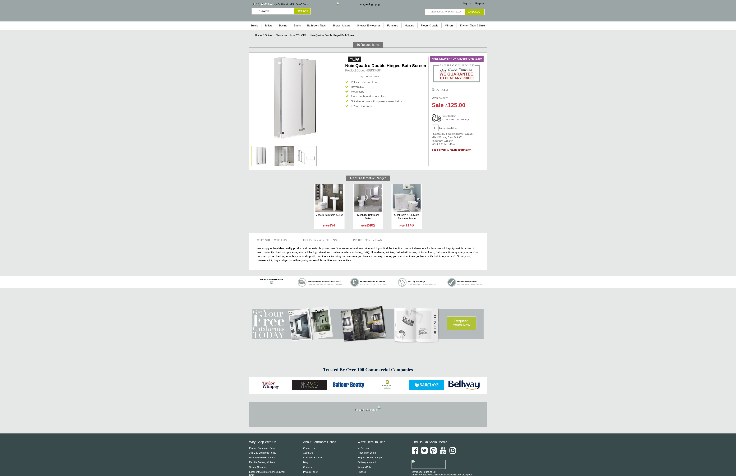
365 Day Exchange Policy (262, 453)
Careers (307, 467)
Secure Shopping (258, 467)
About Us (308, 453)
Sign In (467, 3)
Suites (268, 35)
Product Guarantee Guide (262, 448)
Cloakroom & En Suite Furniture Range (406, 216)
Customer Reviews (313, 457)
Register (480, 3)
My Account (363, 448)
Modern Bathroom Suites (329, 214)
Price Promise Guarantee (262, 457)
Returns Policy (365, 467)
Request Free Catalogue (370, 457)
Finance (361, 472)
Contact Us (309, 448)
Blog (305, 462)
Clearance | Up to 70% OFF (291, 35)
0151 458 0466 (264, 4)
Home (258, 35)
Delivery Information (367, 462)
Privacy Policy (310, 472)
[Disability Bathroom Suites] (368, 198)
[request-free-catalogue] (368, 340)
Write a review (372, 76)
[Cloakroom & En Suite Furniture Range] (406, 198)
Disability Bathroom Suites (368, 216)
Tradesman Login (366, 453)
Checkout (475, 11)
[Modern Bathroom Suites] (329, 198)
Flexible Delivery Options (262, 462)
